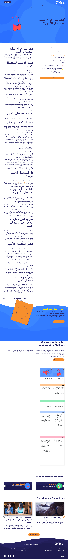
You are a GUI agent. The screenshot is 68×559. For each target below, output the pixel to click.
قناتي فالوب (60, 425)
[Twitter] (10, 556)
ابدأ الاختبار (58, 321)
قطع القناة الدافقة (48, 378)
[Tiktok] (4, 556)
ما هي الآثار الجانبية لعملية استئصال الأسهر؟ (57, 59)
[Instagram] (8, 556)
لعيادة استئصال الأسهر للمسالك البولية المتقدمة (23, 182)
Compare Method (52, 78)
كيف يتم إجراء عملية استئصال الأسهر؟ (58, 55)
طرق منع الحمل (58, 48)
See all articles (34, 534)
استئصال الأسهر (62, 54)
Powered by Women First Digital (31, 544)
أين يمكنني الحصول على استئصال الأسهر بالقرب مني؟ (55, 60)
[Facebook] (13, 556)
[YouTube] (6, 556)
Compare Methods (59, 359)
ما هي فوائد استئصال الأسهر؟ (59, 57)
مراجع (63, 62)
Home (63, 48)
